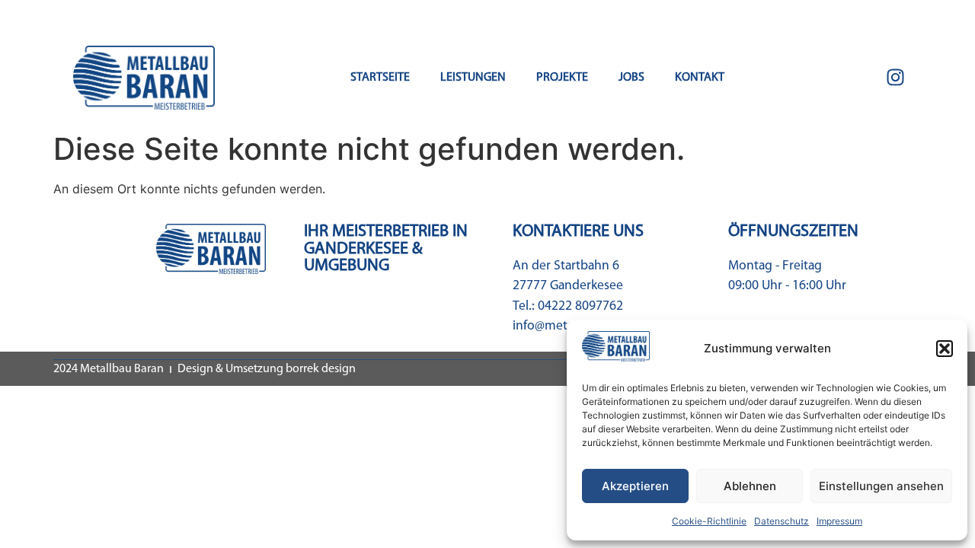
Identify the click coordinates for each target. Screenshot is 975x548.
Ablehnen (750, 486)
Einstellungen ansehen (881, 486)
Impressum (839, 521)
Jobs (631, 78)
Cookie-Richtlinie (709, 521)
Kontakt (699, 78)
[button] (944, 348)
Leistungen (473, 78)
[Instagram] (895, 78)
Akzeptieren (635, 486)
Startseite (380, 78)
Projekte (562, 78)
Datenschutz (781, 521)
